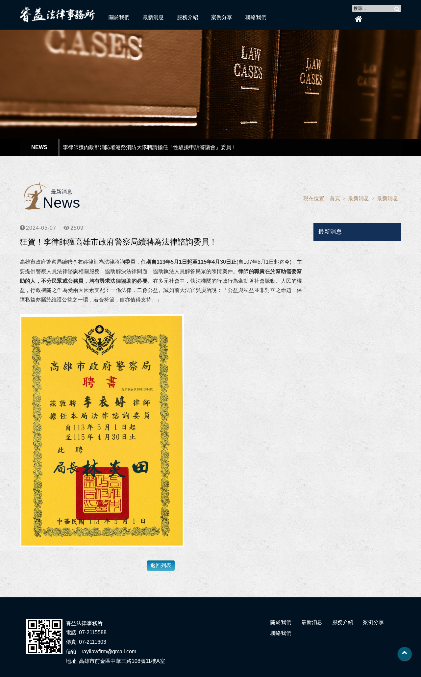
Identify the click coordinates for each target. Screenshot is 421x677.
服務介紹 (187, 17)
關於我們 (119, 17)
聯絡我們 (255, 17)
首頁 (335, 198)
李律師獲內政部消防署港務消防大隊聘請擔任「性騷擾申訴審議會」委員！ (149, 147)
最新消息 (153, 17)
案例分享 (221, 17)
